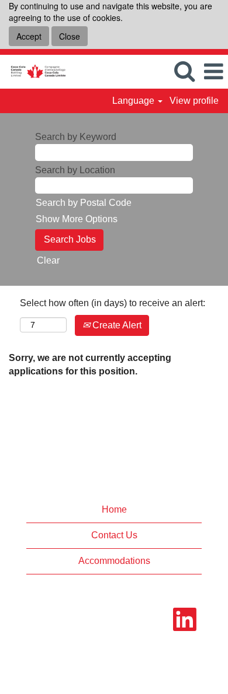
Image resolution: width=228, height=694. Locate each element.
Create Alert (115, 325)
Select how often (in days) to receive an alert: (112, 303)
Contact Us (114, 535)
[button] (213, 72)
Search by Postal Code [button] (84, 203)
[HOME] (33, 70)
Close (69, 36)
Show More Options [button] (77, 219)
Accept (29, 36)
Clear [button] (48, 260)
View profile (194, 101)
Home (114, 509)
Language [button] (134, 101)
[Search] (184, 71)
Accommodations (114, 561)
